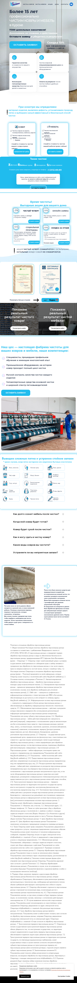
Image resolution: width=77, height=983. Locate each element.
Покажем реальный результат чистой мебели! (58, 315)
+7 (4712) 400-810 (54, 170)
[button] (49, 243)
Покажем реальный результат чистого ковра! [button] (19, 315)
